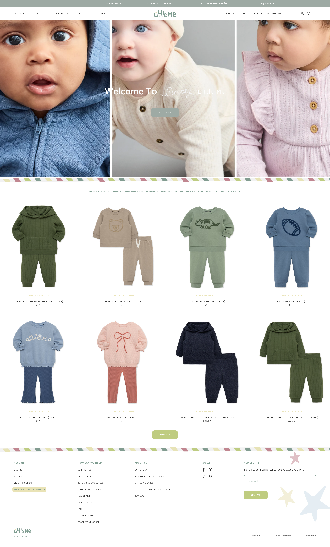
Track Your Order (89, 522)
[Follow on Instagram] (203, 477)
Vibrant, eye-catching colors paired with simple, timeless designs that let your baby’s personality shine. (165, 191)
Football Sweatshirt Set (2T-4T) (291, 301)
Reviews (139, 496)
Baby (38, 13)
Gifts (82, 13)
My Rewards (267, 3)
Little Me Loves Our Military (152, 489)
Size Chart (84, 496)
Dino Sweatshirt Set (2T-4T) (207, 301)
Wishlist (19, 476)
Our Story (141, 470)
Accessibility (256, 536)
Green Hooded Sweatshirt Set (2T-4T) (38, 301)
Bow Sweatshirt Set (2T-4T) (123, 417)
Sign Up (255, 495)
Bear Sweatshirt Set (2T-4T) (123, 301)
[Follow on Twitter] (210, 470)
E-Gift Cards (85, 502)
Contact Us (84, 470)
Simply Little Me (236, 13)
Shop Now (165, 112)
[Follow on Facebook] (203, 470)
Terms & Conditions (283, 536)
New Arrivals (111, 3)
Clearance (103, 13)
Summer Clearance (160, 3)
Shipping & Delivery (89, 489)
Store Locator (87, 515)
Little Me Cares (144, 483)
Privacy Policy (310, 536)
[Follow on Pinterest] (210, 477)
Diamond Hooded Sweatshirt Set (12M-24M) (207, 417)
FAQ (80, 509)
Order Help (84, 476)
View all (165, 434)
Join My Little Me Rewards (151, 476)
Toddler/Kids (60, 13)
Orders (18, 470)
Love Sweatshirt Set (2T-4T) (38, 417)
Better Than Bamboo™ (268, 13)
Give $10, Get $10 (23, 483)
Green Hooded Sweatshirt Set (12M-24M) (291, 417)
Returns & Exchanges (90, 483)
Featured (18, 13)
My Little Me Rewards (29, 489)
